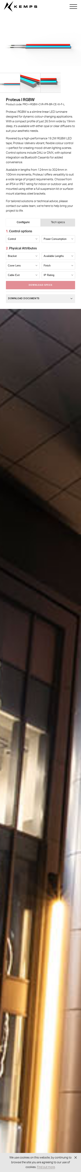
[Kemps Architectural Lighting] (20, 6)
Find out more (46, 1167)
